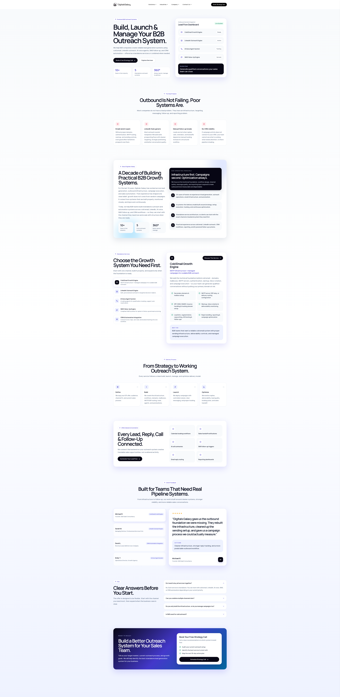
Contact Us (187, 4)
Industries (164, 4)
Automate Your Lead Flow (129, 459)
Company (175, 4)
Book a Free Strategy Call (124, 60)
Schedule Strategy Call (198, 659)
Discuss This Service (212, 258)
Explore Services (147, 60)
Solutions (152, 4)
